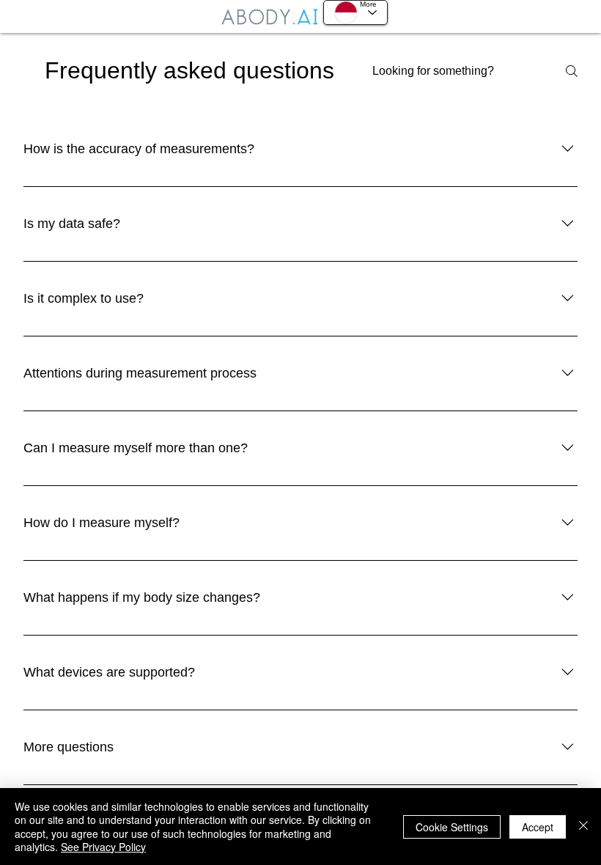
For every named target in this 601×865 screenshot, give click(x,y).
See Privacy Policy (103, 846)
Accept (537, 827)
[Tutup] (583, 826)
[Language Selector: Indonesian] (355, 12)
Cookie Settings (452, 827)
